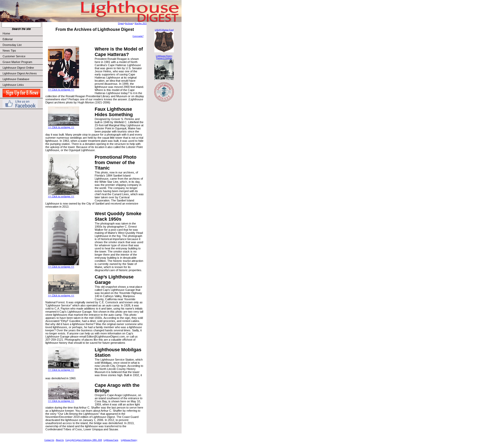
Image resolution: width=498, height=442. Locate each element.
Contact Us (49, 440)
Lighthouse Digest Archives (20, 73)
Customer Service (14, 56)
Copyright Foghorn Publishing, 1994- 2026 (83, 440)
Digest (121, 23)
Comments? (138, 36)
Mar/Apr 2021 (141, 23)
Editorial (7, 39)
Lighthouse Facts (110, 440)
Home (6, 33)
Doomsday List (12, 44)
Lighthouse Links (13, 84)
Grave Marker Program (17, 62)
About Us (60, 440)
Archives (129, 23)
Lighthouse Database (16, 79)
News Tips (9, 50)
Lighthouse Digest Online (18, 67)
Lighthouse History (129, 440)
